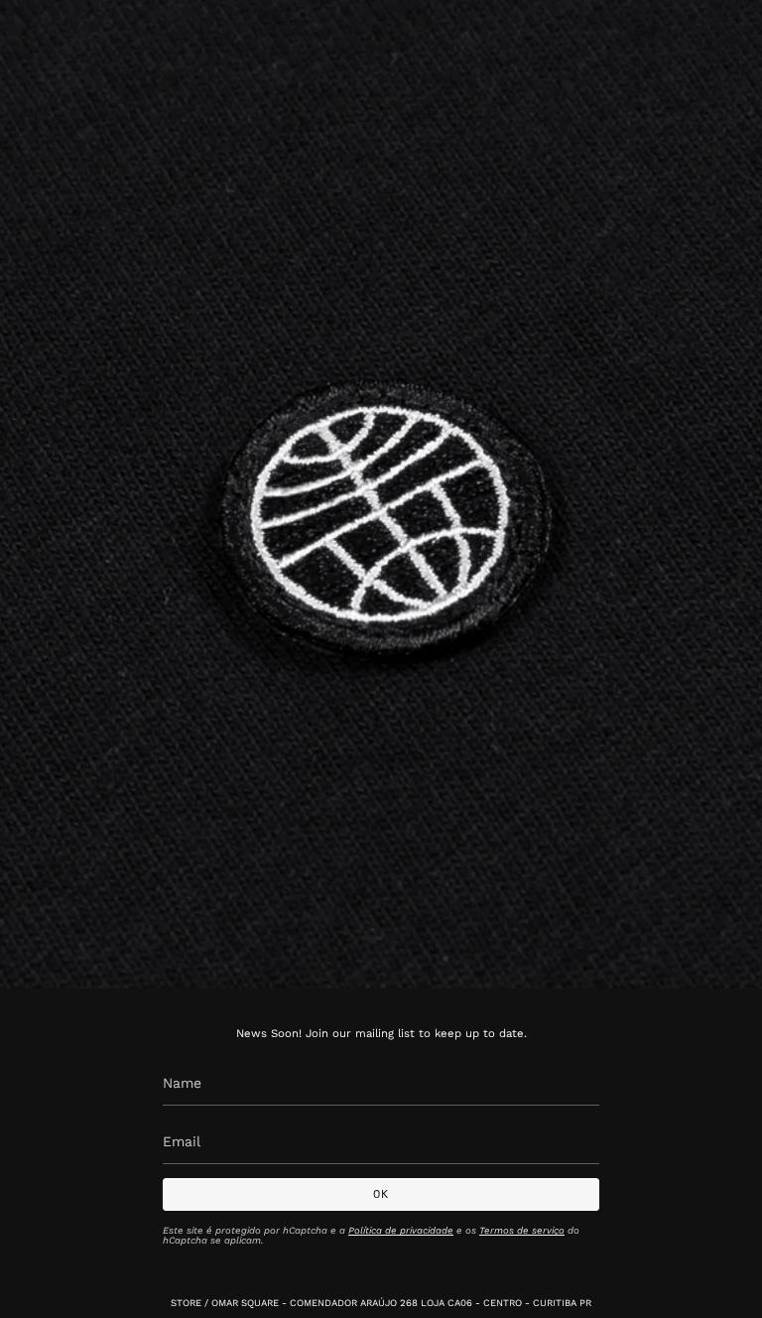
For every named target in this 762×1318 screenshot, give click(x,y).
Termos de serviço (522, 1230)
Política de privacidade (400, 1230)
